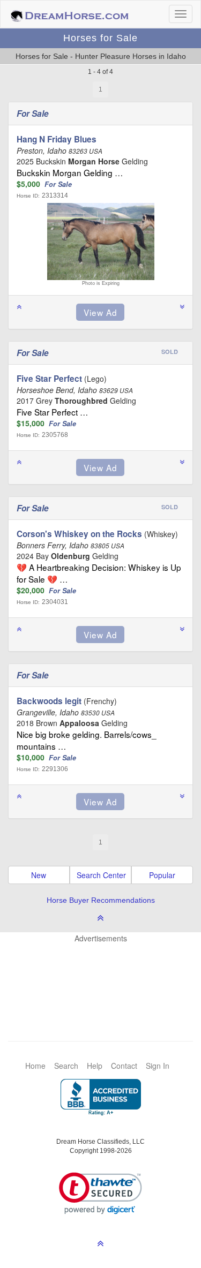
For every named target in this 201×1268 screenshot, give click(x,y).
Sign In (157, 1065)
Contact (124, 1065)
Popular (162, 875)
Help (94, 1065)
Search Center (101, 875)
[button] (100, 1193)
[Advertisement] (105, 975)
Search (66, 1065)
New (38, 875)
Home (35, 1065)
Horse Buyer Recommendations (101, 900)
